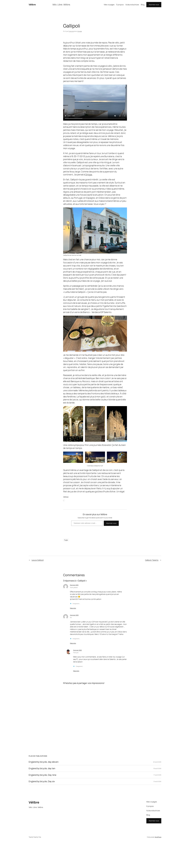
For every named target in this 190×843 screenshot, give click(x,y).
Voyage (79, 31)
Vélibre (32, 4)
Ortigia (88, 174)
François (71, 31)
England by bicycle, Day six (42, 781)
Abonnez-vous (154, 4)
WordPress (158, 837)
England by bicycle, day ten (42, 768)
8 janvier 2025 (74, 585)
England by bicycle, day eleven (43, 762)
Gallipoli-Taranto (151, 560)
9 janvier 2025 (74, 615)
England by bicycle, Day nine (42, 775)
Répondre (73, 608)
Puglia (66, 540)
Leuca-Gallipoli (38, 560)
